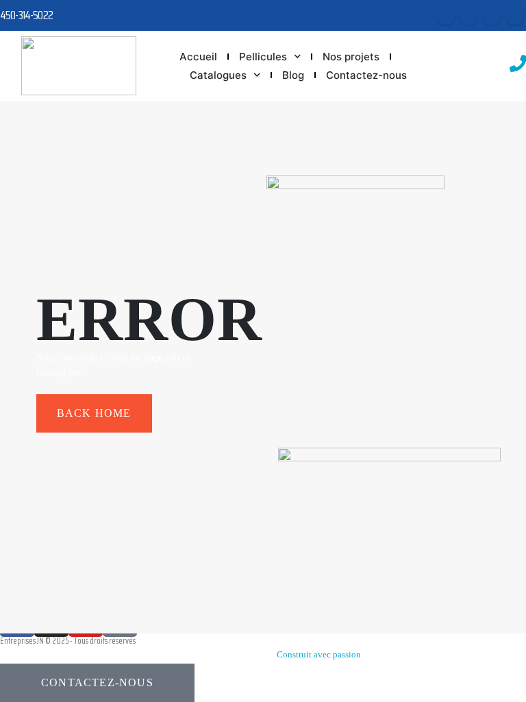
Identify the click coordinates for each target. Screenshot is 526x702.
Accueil (198, 56)
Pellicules (263, 56)
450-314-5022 (26, 15)
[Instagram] (491, 15)
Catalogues (218, 75)
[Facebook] (445, 15)
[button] (97, 683)
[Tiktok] (515, 15)
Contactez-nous (366, 75)
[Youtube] (468, 15)
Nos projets (351, 56)
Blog (293, 75)
